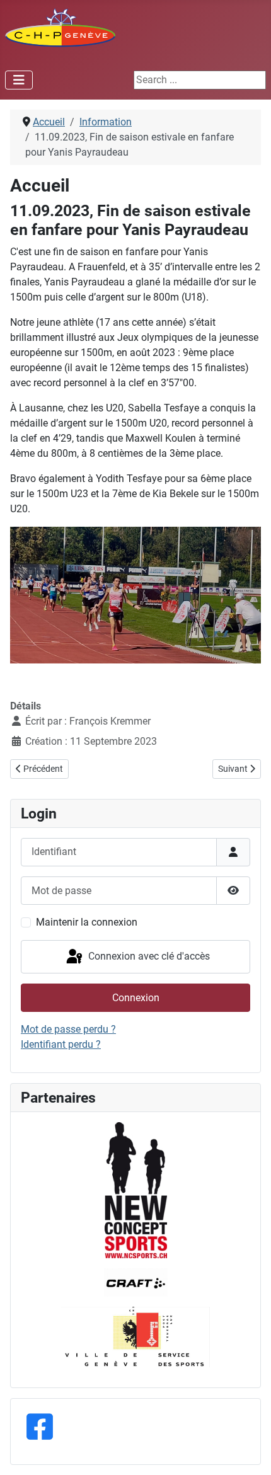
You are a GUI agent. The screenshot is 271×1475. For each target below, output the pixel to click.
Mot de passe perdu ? (68, 1029)
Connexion (135, 998)
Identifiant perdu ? (61, 1044)
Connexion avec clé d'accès (148, 956)
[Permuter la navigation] (19, 80)
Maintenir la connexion (86, 922)
